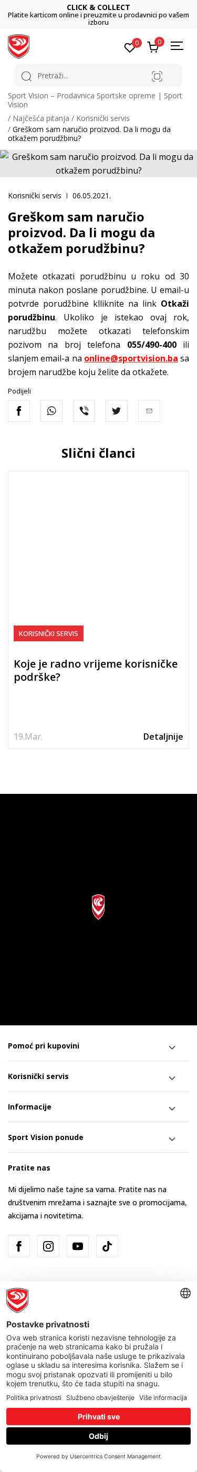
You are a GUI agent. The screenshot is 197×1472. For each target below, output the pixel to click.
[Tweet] (116, 410)
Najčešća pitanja (41, 118)
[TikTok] (107, 1246)
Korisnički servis (103, 118)
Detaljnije (163, 736)
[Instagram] (48, 1246)
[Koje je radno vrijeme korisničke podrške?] (98, 561)
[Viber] (84, 410)
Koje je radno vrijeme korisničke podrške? (96, 670)
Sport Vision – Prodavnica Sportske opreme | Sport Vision (95, 99)
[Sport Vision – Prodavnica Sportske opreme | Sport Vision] (18, 46)
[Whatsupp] (51, 410)
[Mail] (149, 410)
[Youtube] (77, 1246)
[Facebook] (18, 410)
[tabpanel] (98, 610)
